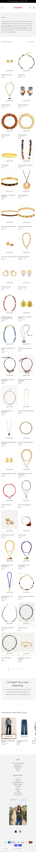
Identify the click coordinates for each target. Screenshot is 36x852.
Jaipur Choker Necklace (25, 442)
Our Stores (18, 780)
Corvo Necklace (6, 657)
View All (24, 712)
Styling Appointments (18, 782)
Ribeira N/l (21, 74)
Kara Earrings (22, 286)
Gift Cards (18, 789)
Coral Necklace (22, 627)
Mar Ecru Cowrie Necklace (26, 596)
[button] (2, 8)
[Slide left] (14, 704)
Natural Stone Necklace (25, 165)
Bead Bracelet (5, 135)
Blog (18, 791)
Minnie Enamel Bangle (8, 226)
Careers (18, 787)
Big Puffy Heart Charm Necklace (25, 474)
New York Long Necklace (26, 411)
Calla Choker (22, 535)
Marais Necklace (6, 504)
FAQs (18, 770)
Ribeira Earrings (23, 105)
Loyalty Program (18, 784)
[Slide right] (22, 704)
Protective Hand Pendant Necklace (9, 443)
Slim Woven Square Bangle (24, 658)
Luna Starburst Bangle (25, 226)
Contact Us (18, 768)
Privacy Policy (18, 794)
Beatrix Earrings (6, 74)
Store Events (18, 786)
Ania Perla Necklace (7, 627)
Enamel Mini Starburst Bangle (8, 196)
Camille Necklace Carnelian (6, 411)
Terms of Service (18, 793)
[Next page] (27, 669)
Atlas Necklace (5, 105)
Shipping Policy (18, 766)
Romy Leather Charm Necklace (8, 380)
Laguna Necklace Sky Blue (8, 349)
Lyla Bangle (5, 165)
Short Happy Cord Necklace (6, 597)
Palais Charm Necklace (25, 348)
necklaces (24, 28)
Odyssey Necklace (23, 256)
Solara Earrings (6, 286)
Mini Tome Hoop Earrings (9, 256)
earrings (10, 25)
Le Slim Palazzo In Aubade (22, 741)
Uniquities (20, 848)
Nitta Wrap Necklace (24, 504)
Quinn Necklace (23, 195)
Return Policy (18, 765)
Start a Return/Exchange (18, 763)
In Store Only (9, 736)
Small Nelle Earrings (7, 535)
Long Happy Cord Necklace (6, 565)
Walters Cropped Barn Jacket (8, 741)
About (18, 779)
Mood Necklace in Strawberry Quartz (7, 317)
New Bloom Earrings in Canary (25, 317)
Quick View (9, 70)
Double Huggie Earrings (9, 473)
